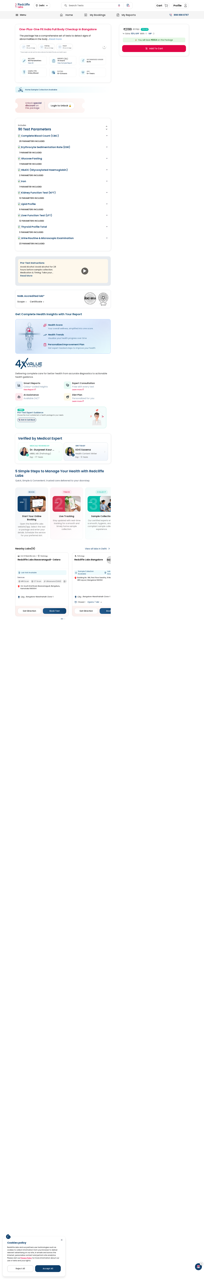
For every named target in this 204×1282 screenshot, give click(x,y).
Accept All (48, 1268)
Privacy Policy (26, 1258)
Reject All (20, 1268)
